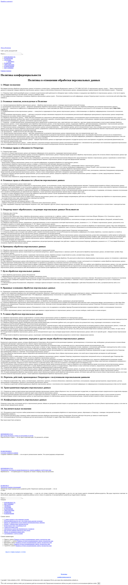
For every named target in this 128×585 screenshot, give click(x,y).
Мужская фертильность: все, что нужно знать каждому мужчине (23, 521)
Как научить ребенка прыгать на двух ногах (17, 530)
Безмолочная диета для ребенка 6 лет (15, 525)
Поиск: (3, 54)
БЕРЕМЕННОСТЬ (9, 57)
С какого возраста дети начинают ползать (16, 519)
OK (99, 583)
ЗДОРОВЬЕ (7, 60)
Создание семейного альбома (9, 453)
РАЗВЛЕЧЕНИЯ (9, 66)
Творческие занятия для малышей (11, 487)
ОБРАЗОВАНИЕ (9, 64)
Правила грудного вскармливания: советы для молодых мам (32, 539)
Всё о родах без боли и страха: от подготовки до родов (17, 435)
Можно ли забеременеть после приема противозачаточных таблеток (24, 522)
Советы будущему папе (11, 527)
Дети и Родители (6, 48)
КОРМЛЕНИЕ (8, 58)
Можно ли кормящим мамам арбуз (14, 532)
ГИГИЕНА (11, 61)
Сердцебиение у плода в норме (13, 533)
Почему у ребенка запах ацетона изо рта (16, 524)
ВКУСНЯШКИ (8, 68)
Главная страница (6, 71)
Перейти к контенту (7, 1)
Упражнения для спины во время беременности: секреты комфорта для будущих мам (26, 470)
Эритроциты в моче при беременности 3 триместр (19, 529)
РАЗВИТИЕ (7, 63)
